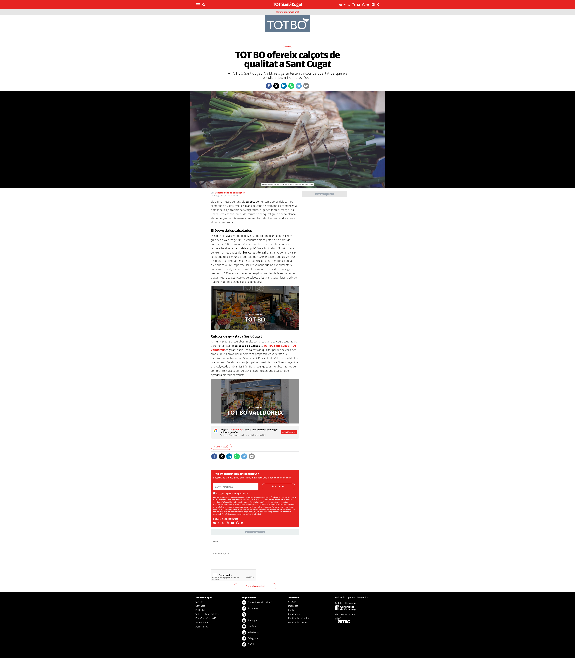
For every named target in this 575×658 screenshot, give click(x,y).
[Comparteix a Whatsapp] (291, 86)
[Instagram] (353, 5)
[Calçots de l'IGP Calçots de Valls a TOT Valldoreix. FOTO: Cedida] (255, 401)
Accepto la (232, 493)
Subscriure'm (278, 486)
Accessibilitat (202, 626)
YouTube (252, 626)
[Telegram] (368, 5)
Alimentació (221, 446)
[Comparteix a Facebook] (269, 86)
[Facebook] (345, 5)
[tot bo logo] (287, 23)
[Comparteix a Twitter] (276, 86)
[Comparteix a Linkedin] (284, 86)
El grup (292, 601)
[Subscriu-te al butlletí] (341, 5)
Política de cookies (298, 622)
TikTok (251, 644)
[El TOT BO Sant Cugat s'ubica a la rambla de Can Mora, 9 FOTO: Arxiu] (255, 308)
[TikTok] (373, 5)
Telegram (253, 638)
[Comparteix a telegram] (299, 86)
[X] (349, 5)
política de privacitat (237, 493)
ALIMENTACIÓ (255, 314)
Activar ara (287, 432)
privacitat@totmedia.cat (273, 511)
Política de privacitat (299, 618)
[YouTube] (359, 5)
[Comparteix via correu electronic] (306, 86)
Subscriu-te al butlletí (206, 614)
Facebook (253, 608)
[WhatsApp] (364, 5)
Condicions (294, 614)
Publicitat (200, 610)
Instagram (253, 620)
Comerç (287, 46)
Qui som (199, 601)
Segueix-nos (201, 622)
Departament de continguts (230, 192)
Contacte (200, 606)
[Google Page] (378, 5)
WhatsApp (253, 632)
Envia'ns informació (205, 618)
